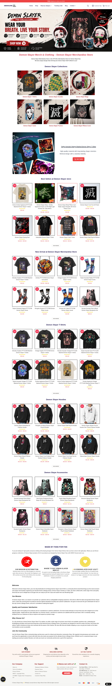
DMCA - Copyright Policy (18, 673)
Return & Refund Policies (41, 671)
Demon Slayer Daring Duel (22, 237)
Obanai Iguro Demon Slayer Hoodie (89, 456)
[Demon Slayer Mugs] (82, 82)
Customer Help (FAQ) (40, 675)
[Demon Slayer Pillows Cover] (82, 111)
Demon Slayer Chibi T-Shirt (67, 237)
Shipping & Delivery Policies (41, 667)
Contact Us (37, 673)
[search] (87, 5)
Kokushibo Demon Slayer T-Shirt (45, 237)
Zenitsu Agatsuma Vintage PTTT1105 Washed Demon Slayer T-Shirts (90, 383)
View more (56, 245)
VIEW (22, 201)
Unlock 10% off (3, 679)
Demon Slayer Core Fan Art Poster (89, 205)
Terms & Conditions (17, 669)
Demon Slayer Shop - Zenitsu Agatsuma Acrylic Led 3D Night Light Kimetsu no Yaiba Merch (45, 206)
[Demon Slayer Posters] (56, 111)
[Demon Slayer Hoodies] (56, 82)
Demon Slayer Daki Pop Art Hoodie (67, 425)
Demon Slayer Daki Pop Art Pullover (90, 237)
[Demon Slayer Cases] (29, 111)
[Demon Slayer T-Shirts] (29, 82)
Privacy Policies (16, 671)
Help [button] (109, 684)
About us (15, 667)
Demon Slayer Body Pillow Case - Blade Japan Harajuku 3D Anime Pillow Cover (67, 206)
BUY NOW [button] (80, 159)
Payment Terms (39, 669)
